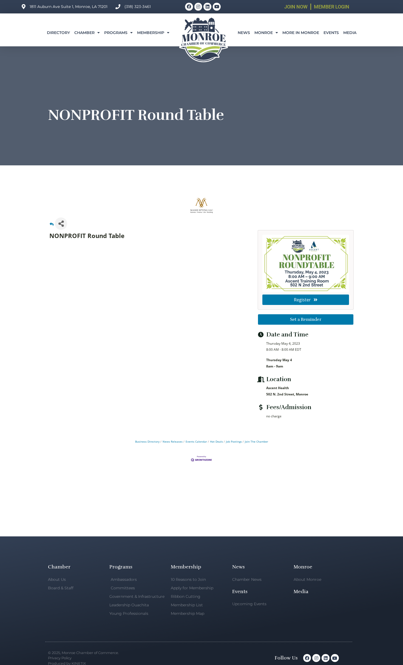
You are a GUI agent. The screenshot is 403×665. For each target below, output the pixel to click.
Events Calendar (196, 441)
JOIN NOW (296, 7)
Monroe (263, 32)
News (244, 32)
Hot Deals (216, 441)
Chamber (84, 32)
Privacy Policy (60, 658)
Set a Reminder (305, 319)
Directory (58, 32)
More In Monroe (300, 32)
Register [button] (302, 300)
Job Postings (234, 441)
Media (349, 32)
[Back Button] (51, 225)
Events (331, 32)
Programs (115, 32)
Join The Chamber (256, 441)
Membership (150, 32)
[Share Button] (61, 223)
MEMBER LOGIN (331, 7)
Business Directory (147, 441)
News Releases (173, 441)
